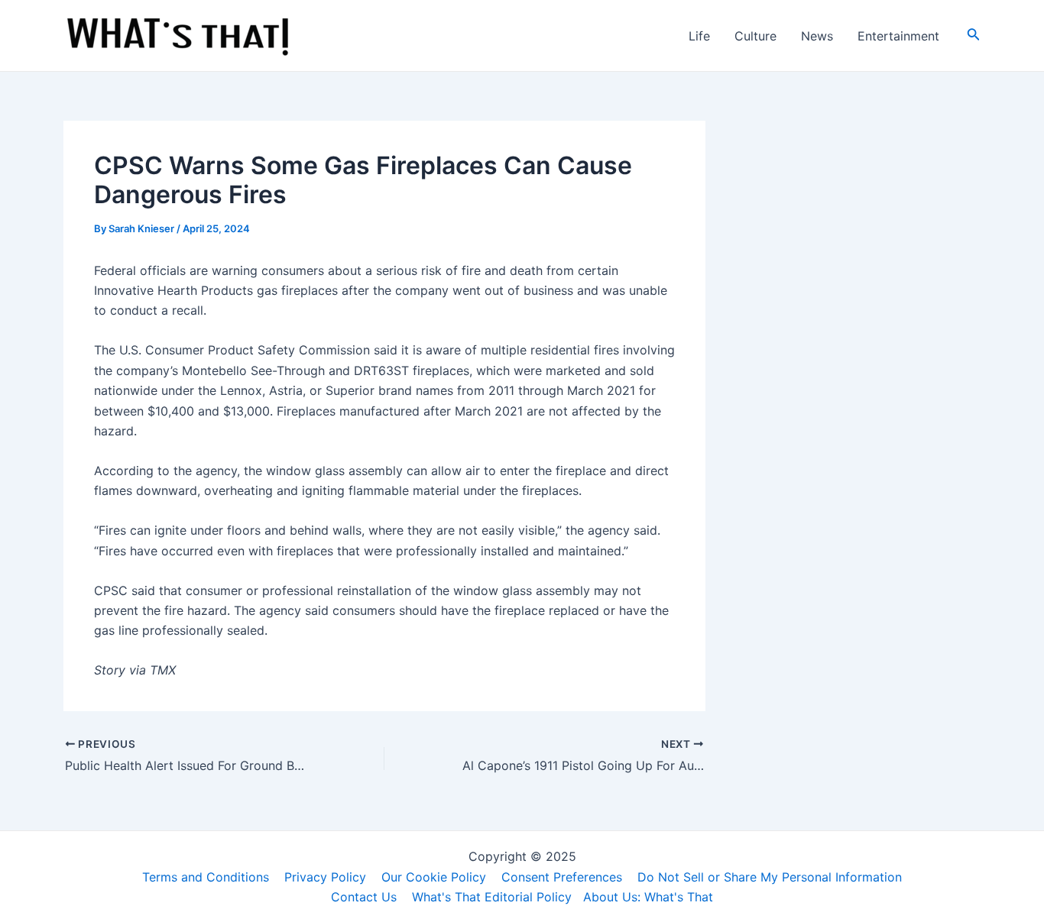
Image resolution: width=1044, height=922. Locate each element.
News (817, 36)
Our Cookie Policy (433, 877)
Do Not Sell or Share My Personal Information (769, 877)
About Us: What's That (648, 896)
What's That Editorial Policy (492, 896)
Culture (755, 36)
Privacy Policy (325, 877)
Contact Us (364, 896)
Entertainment (898, 36)
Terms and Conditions (205, 877)
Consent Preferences (561, 877)
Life (699, 36)
